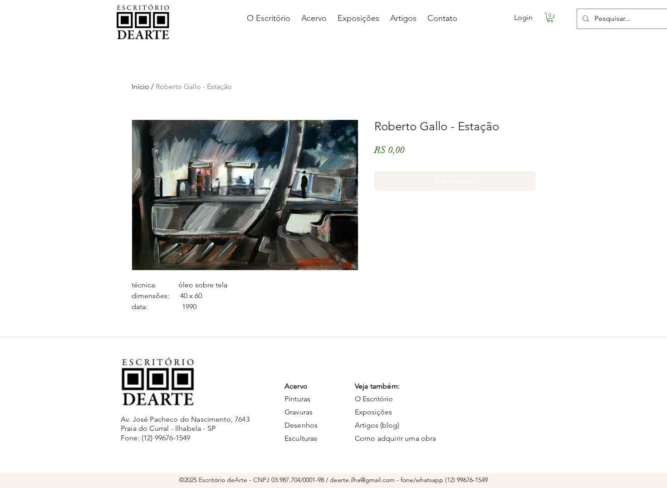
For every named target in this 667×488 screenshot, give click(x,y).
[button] (550, 17)
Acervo (296, 386)
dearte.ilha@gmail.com (362, 480)
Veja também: (377, 386)
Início (140, 86)
